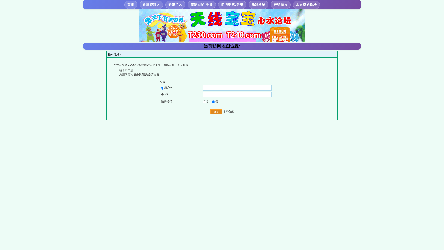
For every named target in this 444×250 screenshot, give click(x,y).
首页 (130, 4)
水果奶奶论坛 (306, 4)
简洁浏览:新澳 (232, 4)
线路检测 (258, 4)
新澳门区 (175, 4)
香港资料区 (151, 4)
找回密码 (228, 111)
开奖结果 (281, 4)
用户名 (168, 87)
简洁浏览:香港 (202, 4)
